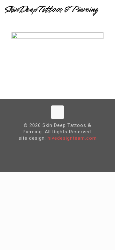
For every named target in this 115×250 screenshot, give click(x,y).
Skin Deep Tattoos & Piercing (51, 10)
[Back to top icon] (57, 112)
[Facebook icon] (53, 148)
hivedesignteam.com (72, 138)
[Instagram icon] (62, 148)
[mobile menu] (106, 9)
